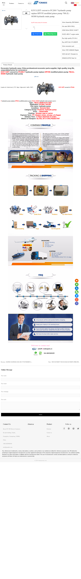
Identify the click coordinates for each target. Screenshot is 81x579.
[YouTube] (68, 428)
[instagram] (73, 428)
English (76, 3)
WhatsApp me (51, 34)
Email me (38, 34)
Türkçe (79, 5)
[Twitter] (78, 428)
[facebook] (64, 428)
